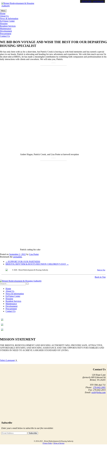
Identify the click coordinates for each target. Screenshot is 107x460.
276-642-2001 (86, 1)
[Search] (27, 284)
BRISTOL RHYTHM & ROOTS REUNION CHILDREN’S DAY (37, 264)
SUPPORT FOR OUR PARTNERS (23, 261)
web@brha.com (98, 1)
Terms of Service (58, 443)
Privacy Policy (47, 443)
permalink (17, 257)
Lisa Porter (34, 254)
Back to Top (101, 270)
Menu (3, 11)
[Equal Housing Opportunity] (7, 270)
